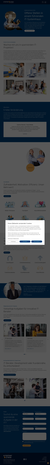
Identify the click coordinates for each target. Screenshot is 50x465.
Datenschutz (16, 238)
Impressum (10, 238)
